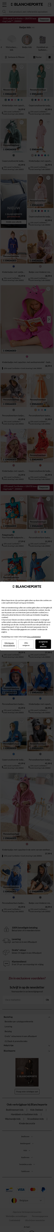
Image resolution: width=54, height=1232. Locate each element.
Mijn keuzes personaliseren (9, 644)
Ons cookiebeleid (34, 637)
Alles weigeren (26, 644)
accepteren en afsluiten (43, 644)
